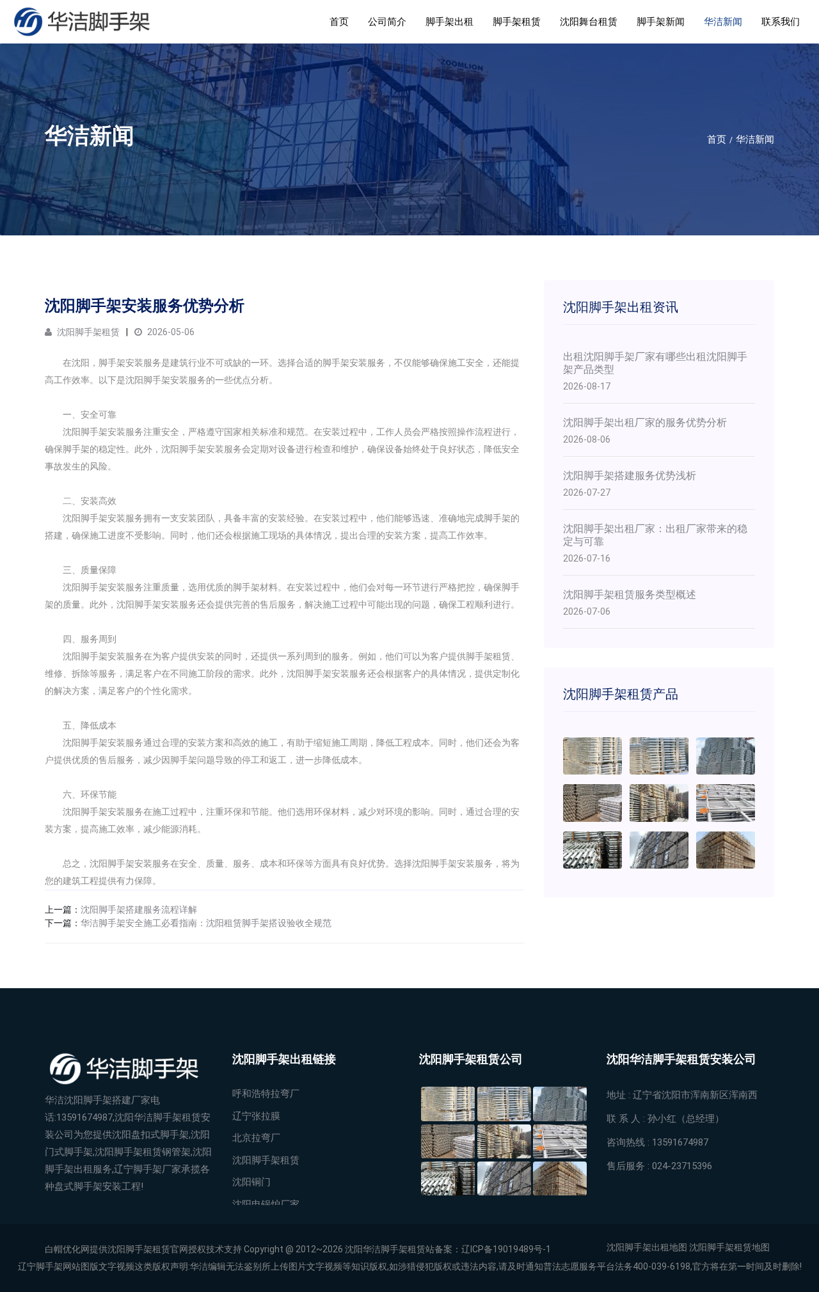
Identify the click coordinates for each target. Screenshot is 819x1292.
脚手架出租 (449, 22)
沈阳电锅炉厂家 (265, 1204)
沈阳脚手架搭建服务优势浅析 (629, 475)
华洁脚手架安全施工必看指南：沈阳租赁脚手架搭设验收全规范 (206, 923)
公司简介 (387, 22)
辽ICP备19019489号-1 (506, 1249)
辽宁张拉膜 (256, 1116)
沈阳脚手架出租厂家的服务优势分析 (645, 422)
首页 (339, 22)
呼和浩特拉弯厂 (265, 1093)
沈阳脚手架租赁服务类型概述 (629, 594)
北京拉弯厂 (256, 1138)
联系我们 (780, 22)
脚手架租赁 (517, 22)
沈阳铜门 (251, 1182)
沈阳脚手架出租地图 (647, 1247)
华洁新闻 (723, 22)
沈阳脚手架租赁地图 (729, 1247)
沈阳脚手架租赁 (87, 332)
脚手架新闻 (661, 22)
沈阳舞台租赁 (588, 22)
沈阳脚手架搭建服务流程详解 (139, 909)
